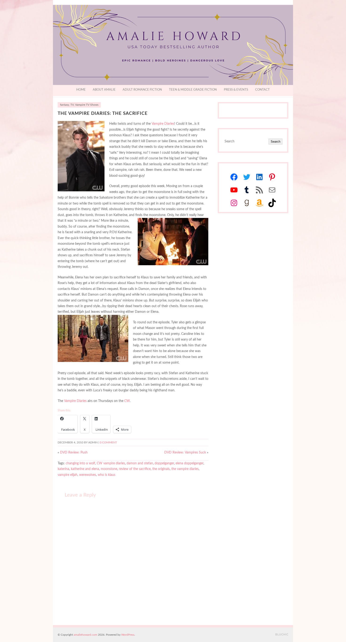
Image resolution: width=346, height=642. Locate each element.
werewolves (87, 475)
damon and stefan (140, 463)
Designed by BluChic (281, 634)
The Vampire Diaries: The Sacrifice (103, 113)
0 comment (108, 442)
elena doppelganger (189, 463)
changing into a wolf (80, 463)
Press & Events (236, 89)
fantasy (64, 105)
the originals (161, 469)
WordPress (127, 634)
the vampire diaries (185, 469)
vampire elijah (67, 475)
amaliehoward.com (85, 634)
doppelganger (164, 463)
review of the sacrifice (135, 469)
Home (81, 89)
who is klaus (106, 475)
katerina (63, 469)
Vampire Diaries (163, 123)
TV (72, 105)
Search (275, 141)
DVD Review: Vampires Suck (185, 452)
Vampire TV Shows (86, 105)
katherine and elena (85, 469)
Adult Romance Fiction (142, 89)
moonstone (109, 469)
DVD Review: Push (74, 452)
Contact (262, 89)
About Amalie (104, 89)
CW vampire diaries (111, 463)
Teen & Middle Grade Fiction (193, 89)
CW (127, 401)
